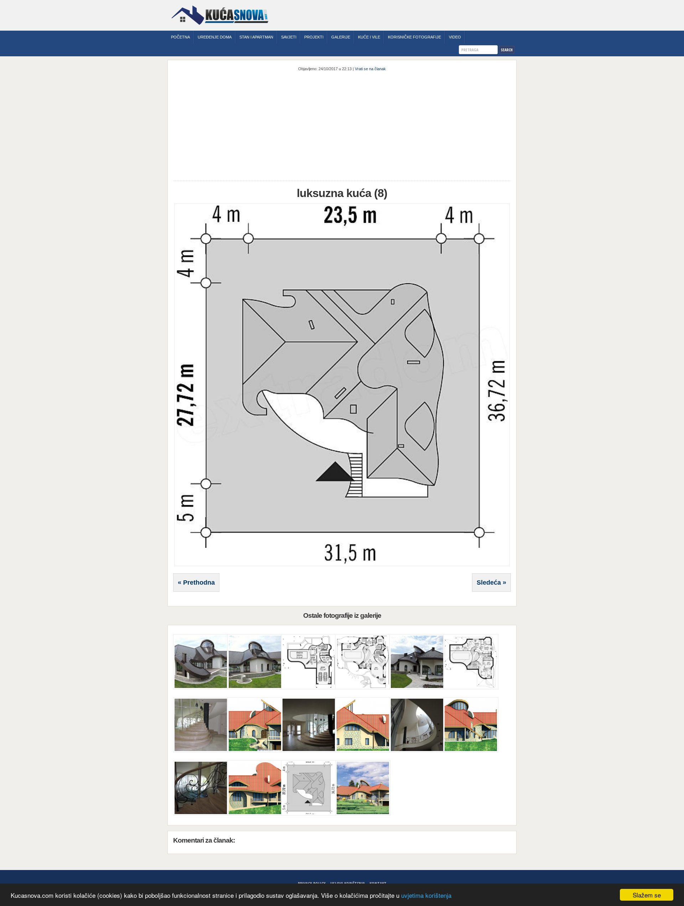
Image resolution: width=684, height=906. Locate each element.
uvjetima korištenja (426, 895)
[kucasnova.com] (220, 27)
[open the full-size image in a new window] (341, 564)
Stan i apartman (256, 37)
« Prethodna (196, 582)
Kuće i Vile (369, 37)
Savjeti (288, 37)
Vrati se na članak (370, 69)
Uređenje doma (215, 37)
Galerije (340, 37)
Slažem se (647, 894)
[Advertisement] (342, 125)
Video (455, 37)
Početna (180, 37)
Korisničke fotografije (414, 37)
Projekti (313, 37)
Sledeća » (491, 582)
